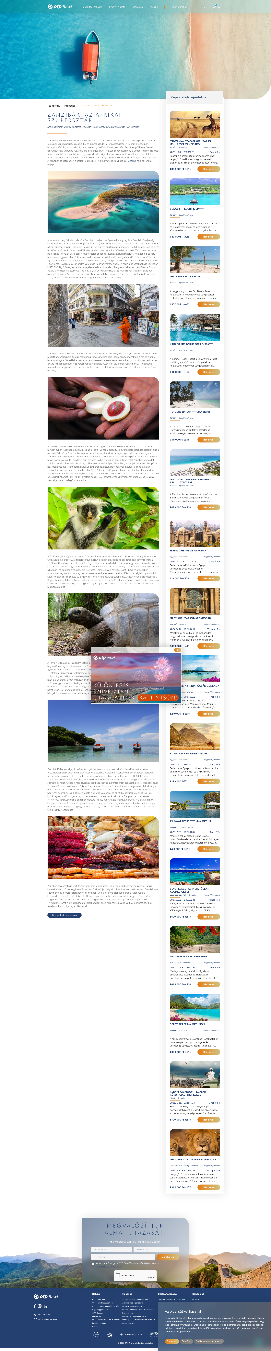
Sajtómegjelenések (100, 1310)
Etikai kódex (97, 1316)
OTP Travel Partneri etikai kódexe (106, 1320)
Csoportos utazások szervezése (171, 1299)
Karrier (95, 1326)
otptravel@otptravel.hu (47, 1319)
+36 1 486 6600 (44, 1314)
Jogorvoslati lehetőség (132, 1306)
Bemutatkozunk (98, 1299)
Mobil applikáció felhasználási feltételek (139, 1320)
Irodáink (195, 1299)
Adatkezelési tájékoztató (108, 1266)
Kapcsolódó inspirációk (64, 915)
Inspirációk (69, 105)
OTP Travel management (102, 1303)
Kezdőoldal (53, 105)
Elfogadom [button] (172, 1341)
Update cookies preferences (135, 1349)
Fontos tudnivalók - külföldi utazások (137, 1310)
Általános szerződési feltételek (135, 1299)
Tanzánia (131, 161)
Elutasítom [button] (186, 1341)
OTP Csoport (97, 1313)
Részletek (208, 169)
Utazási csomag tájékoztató (134, 1316)
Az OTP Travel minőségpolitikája (105, 1306)
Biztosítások (127, 1313)
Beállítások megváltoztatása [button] (209, 1341)
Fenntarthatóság (99, 1323)
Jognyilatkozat (128, 1323)
